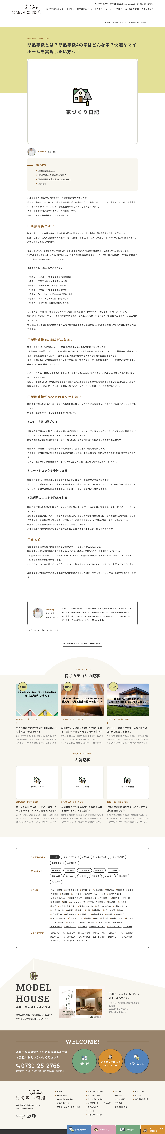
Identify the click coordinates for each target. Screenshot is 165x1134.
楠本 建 (83, 876)
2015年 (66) (127, 937)
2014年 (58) (55, 940)
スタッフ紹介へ (52, 617)
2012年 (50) (82, 940)
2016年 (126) (114, 937)
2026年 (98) (55, 933)
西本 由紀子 (85, 870)
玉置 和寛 (95, 876)
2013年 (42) (68, 940)
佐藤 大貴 (99, 870)
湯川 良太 (70, 876)
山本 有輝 (70, 870)
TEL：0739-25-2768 (24, 1108)
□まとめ (42, 183)
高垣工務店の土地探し (96, 1091)
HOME (107, 22)
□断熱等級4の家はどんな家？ (52, 174)
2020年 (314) (55, 937)
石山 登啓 (56, 870)
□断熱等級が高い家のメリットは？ (54, 179)
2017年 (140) (99, 937)
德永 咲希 (56, 876)
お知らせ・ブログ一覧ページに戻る (83, 643)
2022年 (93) (113, 933)
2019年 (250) (70, 937)
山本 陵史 (109, 876)
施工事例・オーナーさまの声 (99, 1103)
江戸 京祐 (113, 870)
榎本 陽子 (123, 876)
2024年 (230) (84, 933)
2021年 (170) (127, 933)
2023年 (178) (99, 933)
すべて (54, 857)
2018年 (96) (84, 937)
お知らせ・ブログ (119, 22)
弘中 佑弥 (56, 882)
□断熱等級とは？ (46, 170)
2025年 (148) (69, 933)
